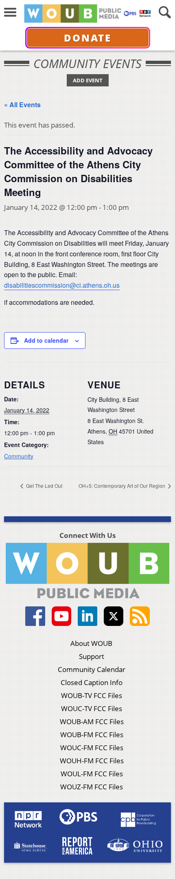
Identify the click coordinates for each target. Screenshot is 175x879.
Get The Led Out (43, 485)
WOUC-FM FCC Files (91, 747)
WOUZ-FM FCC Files (91, 786)
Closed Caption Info (91, 682)
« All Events (22, 104)
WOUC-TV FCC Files (91, 708)
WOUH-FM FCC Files (92, 760)
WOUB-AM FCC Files (92, 721)
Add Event (88, 80)
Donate (88, 37)
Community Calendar (91, 669)
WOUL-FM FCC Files (92, 773)
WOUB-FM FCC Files (91, 734)
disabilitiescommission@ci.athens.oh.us (62, 285)
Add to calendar (46, 340)
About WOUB (91, 643)
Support (91, 656)
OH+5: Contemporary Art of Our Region (122, 485)
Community (18, 456)
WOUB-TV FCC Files (91, 695)
